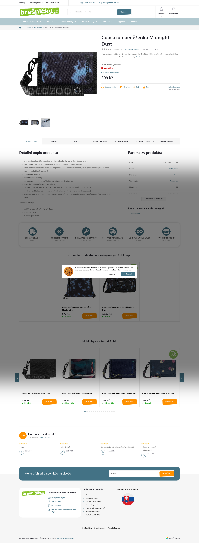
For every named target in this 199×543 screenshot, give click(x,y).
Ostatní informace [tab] (122, 141)
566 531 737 (56, 502)
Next (182, 377)
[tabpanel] (79, 292)
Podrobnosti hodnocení (131, 49)
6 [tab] (95, 411)
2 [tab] (87, 411)
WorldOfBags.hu (114, 528)
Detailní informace (142, 57)
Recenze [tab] (54, 141)
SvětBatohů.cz (87, 528)
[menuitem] (31, 21)
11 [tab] (105, 411)
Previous (17, 377)
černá (171, 168)
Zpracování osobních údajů (95, 508)
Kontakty (22, 3)
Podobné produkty (167, 141)
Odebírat (166, 473)
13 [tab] (109, 411)
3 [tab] (89, 411)
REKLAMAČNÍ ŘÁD (93, 515)
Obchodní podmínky (93, 505)
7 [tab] (97, 411)
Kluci (176, 175)
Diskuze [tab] (77, 141)
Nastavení (112, 274)
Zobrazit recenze (44, 437)
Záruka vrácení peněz (52, 3)
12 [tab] (107, 411)
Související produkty (144, 141)
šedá (176, 168)
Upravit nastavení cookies (65, 538)
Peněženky (135, 213)
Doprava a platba (35, 3)
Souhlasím (129, 274)
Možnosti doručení (112, 72)
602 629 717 (56, 506)
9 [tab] (101, 411)
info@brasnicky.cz (58, 498)
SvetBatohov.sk (99, 528)
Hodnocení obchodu (93, 511)
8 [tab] (99, 411)
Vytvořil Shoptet (174, 538)
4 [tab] (91, 411)
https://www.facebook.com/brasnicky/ (63, 511)
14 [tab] (112, 411)
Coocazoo (174, 181)
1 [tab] (85, 411)
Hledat (124, 11)
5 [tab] (93, 411)
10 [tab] (103, 411)
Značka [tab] (100, 141)
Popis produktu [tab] (31, 141)
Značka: (174, 87)
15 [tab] (114, 411)
